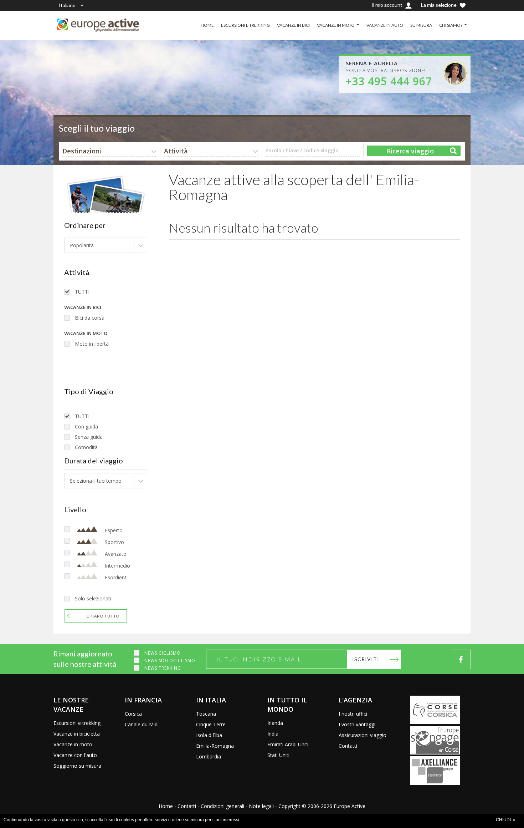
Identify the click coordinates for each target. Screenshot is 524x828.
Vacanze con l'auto (75, 755)
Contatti (348, 745)
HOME (207, 25)
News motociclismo (169, 660)
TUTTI (82, 291)
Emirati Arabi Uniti (287, 744)
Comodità (86, 447)
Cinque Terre (211, 724)
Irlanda (275, 723)
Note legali (261, 806)
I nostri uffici (353, 713)
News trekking (162, 668)
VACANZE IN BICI (293, 25)
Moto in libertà (92, 343)
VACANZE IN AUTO (384, 25)
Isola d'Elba (209, 735)
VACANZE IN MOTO (336, 25)
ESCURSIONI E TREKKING (245, 25)
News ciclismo (162, 653)
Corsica (133, 713)
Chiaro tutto (102, 616)
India (272, 733)
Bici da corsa (89, 317)
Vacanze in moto (72, 744)
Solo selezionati (93, 598)
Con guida (86, 426)
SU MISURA (421, 25)
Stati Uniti (278, 755)
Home (166, 806)
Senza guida (89, 436)
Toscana (206, 713)
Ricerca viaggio (410, 151)
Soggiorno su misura (77, 765)
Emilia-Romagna (215, 745)
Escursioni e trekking (77, 723)
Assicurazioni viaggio (362, 735)
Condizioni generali (222, 806)
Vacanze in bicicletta (76, 733)
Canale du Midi (142, 724)
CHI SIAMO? (450, 25)
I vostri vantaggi (357, 724)
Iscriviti (365, 659)
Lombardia (208, 756)
